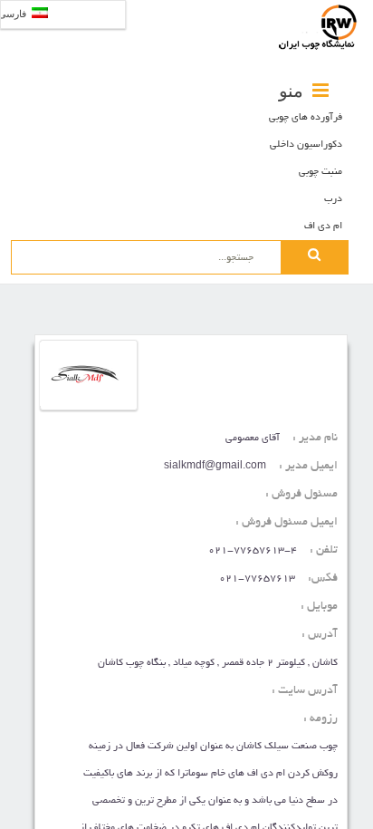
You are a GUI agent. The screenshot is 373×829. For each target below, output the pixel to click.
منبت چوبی (320, 172)
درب (333, 199)
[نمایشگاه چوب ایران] (318, 27)
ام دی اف (323, 226)
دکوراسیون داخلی (306, 145)
